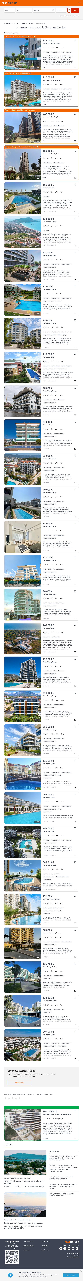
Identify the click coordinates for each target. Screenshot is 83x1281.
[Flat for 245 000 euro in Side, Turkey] (41, 638)
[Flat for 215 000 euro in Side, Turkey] (41, 367)
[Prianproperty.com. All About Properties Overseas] (9, 3)
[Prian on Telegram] (69, 1248)
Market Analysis (9, 1178)
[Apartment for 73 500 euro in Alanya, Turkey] (41, 909)
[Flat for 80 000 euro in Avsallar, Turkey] (41, 604)
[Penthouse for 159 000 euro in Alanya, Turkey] (41, 54)
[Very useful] (19, 1098)
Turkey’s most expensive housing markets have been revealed (24, 1182)
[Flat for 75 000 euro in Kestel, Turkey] (41, 469)
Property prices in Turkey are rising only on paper (23, 1223)
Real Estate (27, 1178)
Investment (18, 1178)
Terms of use (46, 1241)
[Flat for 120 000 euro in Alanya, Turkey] (41, 672)
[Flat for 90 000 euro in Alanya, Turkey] (41, 401)
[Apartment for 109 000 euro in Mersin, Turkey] (41, 164)
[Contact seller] (75, 68)
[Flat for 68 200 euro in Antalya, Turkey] (41, 266)
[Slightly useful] (12, 1098)
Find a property (28, 1241)
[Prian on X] (64, 1248)
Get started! (71, 1275)
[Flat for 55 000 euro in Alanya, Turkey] (41, 537)
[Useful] (16, 1098)
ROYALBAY (45, 1138)
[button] (9, 10)
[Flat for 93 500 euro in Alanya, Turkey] (41, 571)
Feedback (27, 1250)
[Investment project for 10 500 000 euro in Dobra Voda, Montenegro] (41, 1125)
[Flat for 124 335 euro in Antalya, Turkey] (41, 1011)
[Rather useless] (9, 1098)
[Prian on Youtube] (73, 1248)
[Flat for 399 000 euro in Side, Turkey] (41, 842)
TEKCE (44, 67)
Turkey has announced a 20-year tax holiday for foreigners (61, 1195)
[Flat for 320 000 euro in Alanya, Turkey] (41, 706)
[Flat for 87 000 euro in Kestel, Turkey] (41, 435)
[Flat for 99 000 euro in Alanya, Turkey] (41, 333)
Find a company (29, 1246)
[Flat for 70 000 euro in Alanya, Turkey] (41, 503)
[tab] (9, 1145)
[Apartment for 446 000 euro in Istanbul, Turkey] (41, 127)
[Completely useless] (5, 1098)
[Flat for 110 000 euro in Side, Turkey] (41, 198)
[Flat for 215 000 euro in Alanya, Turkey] (41, 740)
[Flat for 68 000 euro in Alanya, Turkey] (41, 300)
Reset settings (64, 16)
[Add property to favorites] (76, 41)
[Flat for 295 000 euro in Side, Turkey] (41, 808)
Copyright (45, 1246)
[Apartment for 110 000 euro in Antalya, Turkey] (41, 90)
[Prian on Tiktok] (77, 1248)
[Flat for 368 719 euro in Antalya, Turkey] (41, 875)
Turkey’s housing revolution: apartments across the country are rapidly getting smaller (63, 1186)
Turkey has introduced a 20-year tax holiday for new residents (61, 1178)
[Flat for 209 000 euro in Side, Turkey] (41, 1045)
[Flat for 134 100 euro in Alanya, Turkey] (41, 232)
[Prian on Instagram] (60, 1248)
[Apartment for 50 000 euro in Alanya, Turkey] (41, 943)
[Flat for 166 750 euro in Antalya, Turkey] (41, 977)
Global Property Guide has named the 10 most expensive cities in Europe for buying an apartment (63, 1158)
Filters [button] (59, 10)
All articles (54, 1151)
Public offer (45, 1250)
